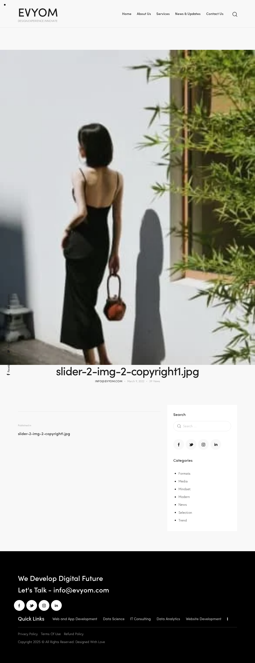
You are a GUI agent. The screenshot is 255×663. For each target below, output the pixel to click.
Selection (185, 512)
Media (183, 481)
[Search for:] (202, 426)
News (182, 504)
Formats (184, 473)
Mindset (184, 489)
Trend (182, 520)
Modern (184, 497)
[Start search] (234, 14)
